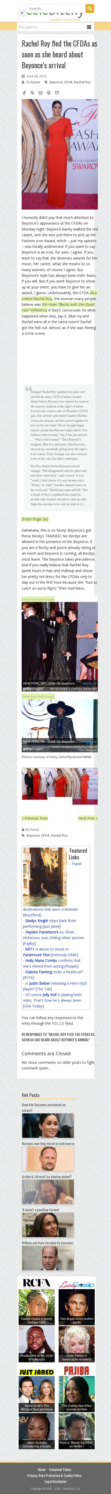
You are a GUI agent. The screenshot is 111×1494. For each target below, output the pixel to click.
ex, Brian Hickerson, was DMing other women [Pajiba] (53, 938)
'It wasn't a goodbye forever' (41, 1209)
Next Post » (88, 818)
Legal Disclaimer (55, 1481)
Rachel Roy (82, 82)
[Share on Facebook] (24, 93)
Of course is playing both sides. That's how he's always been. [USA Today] (52, 1000)
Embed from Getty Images (38, 599)
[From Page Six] (35, 519)
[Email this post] (57, 93)
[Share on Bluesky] (40, 93)
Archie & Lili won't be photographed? (47, 1176)
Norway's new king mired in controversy (48, 1143)
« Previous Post (35, 818)
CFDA (68, 82)
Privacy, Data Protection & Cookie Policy (54, 1475)
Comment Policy (60, 1469)
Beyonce (56, 82)
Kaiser (36, 82)
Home (41, 1469)
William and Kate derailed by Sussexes (47, 1242)
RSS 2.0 (58, 1023)
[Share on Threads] (48, 93)
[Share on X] (32, 93)
